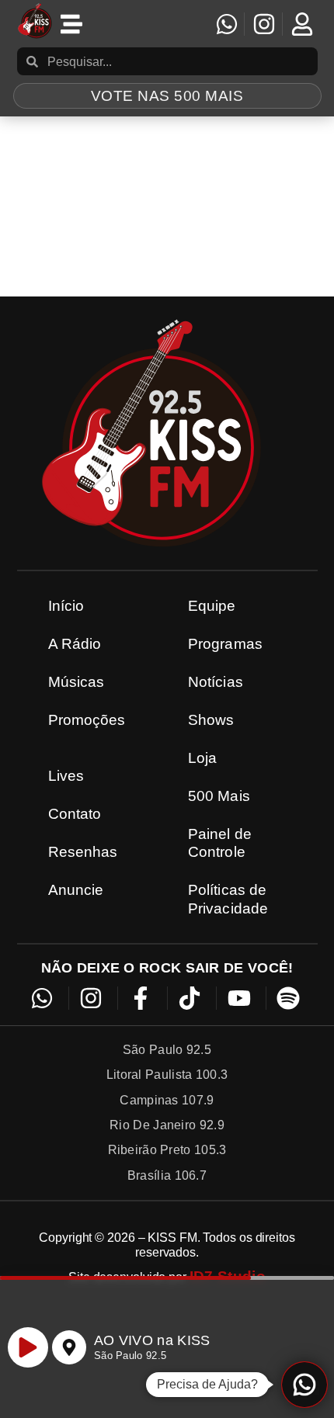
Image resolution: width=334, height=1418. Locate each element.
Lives (66, 776)
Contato (75, 814)
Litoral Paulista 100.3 (167, 1074)
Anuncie (76, 890)
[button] (304, 1384)
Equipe (212, 606)
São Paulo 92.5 (130, 1355)
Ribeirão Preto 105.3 (167, 1149)
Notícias (215, 682)
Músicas (76, 682)
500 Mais (219, 796)
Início (66, 606)
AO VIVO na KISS (152, 1340)
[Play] (28, 1347)
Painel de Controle (220, 843)
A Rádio (75, 644)
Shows (211, 720)
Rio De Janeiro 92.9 (167, 1125)
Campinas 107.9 (167, 1100)
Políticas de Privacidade (228, 899)
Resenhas (83, 852)
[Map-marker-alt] (69, 1347)
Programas (225, 644)
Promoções (87, 720)
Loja (202, 758)
